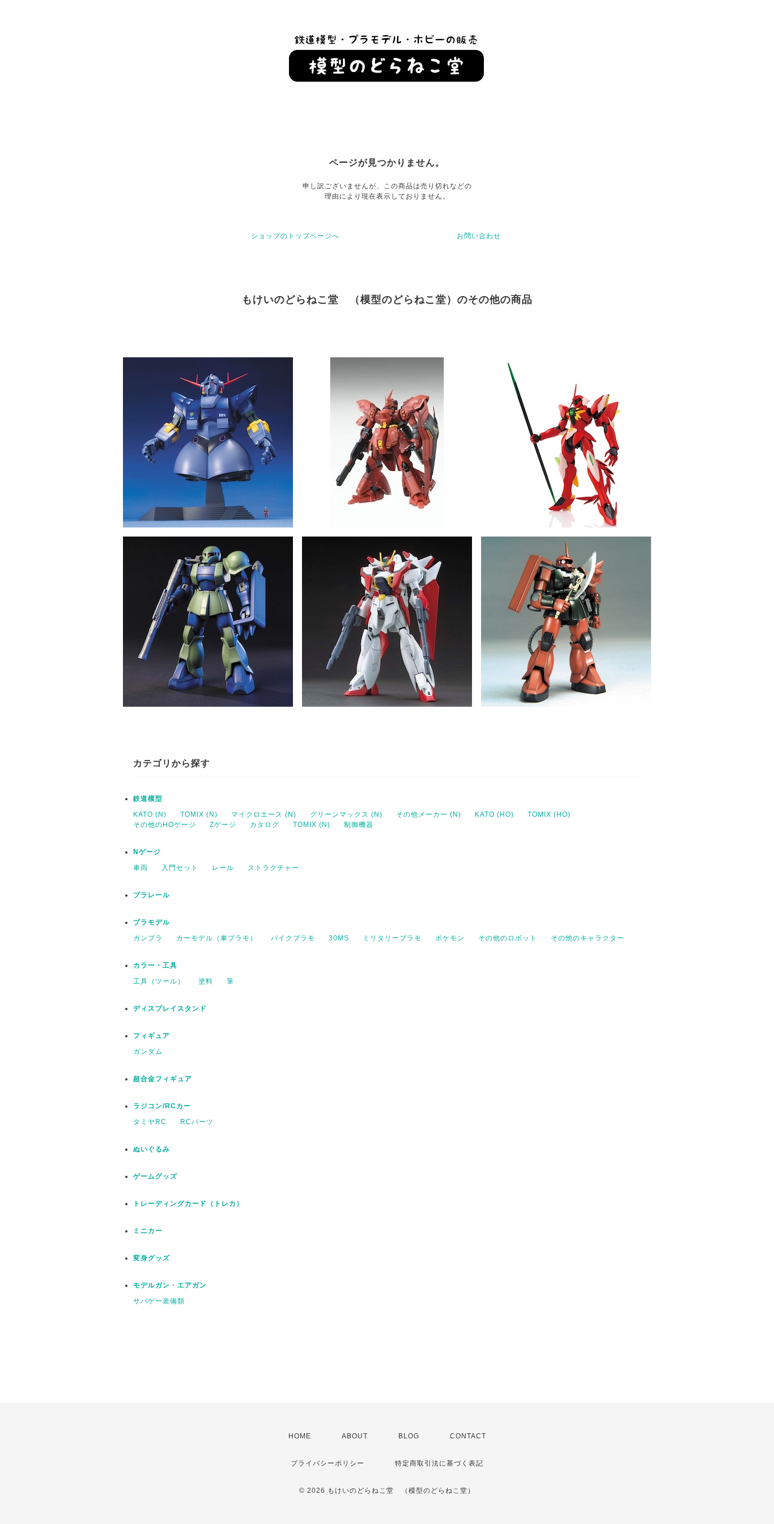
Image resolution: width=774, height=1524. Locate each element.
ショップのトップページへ (295, 236)
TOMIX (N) (199, 814)
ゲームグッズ (155, 1176)
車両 (140, 868)
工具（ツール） (159, 981)
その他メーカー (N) (428, 814)
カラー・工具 (155, 965)
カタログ (264, 825)
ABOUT (355, 1436)
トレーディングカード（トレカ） (188, 1204)
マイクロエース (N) (263, 814)
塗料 (205, 981)
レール (223, 868)
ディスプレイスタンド (170, 1008)
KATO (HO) (494, 814)
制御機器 (358, 825)
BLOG (408, 1436)
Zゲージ (223, 825)
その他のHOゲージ (164, 825)
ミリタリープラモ (392, 938)
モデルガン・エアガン (170, 1285)
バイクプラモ (293, 938)
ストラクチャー (273, 868)
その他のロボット (507, 938)
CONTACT (468, 1436)
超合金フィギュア (162, 1079)
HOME (299, 1436)
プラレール (151, 895)
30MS (339, 938)
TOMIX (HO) (549, 814)
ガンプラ (148, 938)
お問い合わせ (479, 236)
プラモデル (151, 922)
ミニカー (148, 1231)
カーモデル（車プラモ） (216, 938)
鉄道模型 (148, 799)
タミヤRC (150, 1122)
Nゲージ (147, 852)
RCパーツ (197, 1122)
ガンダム (148, 1052)
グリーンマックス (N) (346, 814)
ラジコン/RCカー (162, 1106)
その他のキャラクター (587, 938)
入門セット (179, 868)
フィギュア (151, 1036)
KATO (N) (150, 814)
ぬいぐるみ (151, 1149)
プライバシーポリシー (327, 1463)
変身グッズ (151, 1258)
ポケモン (450, 938)
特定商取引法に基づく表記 (439, 1463)
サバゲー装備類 (159, 1301)
